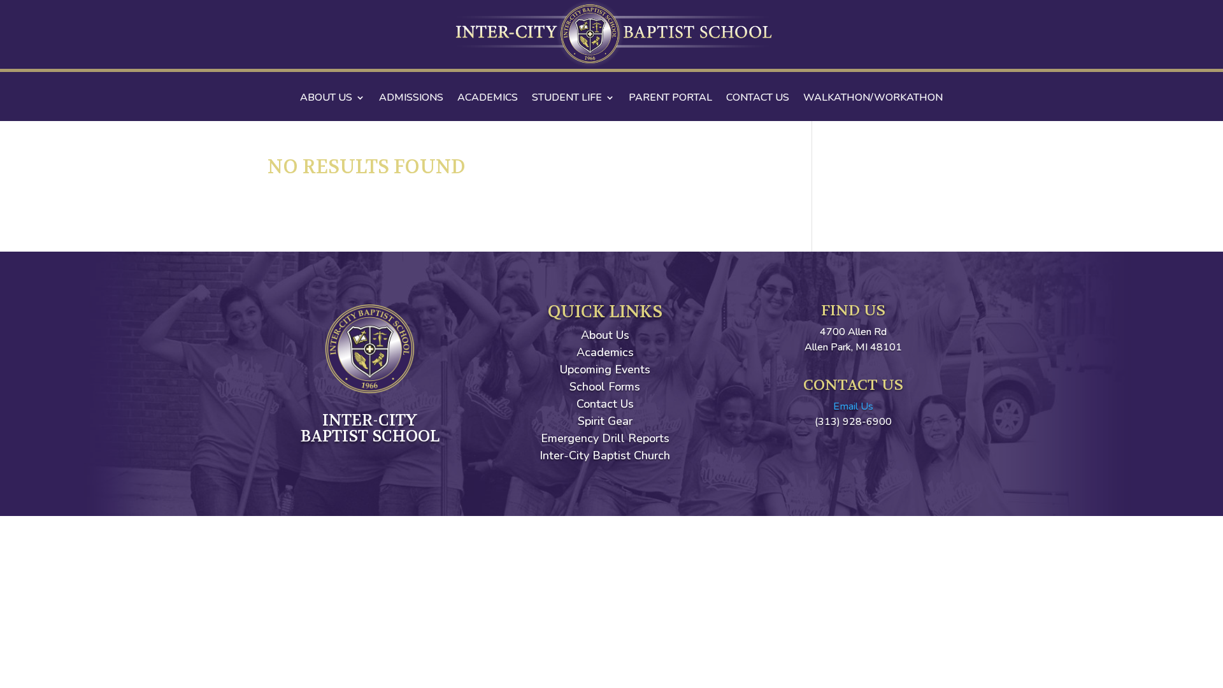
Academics (487, 98)
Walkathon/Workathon (873, 98)
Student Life (567, 98)
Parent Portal (670, 98)
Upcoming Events (605, 369)
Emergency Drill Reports (605, 438)
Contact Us (757, 98)
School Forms (604, 386)
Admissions (411, 98)
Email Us (853, 406)
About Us (326, 98)
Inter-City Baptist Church (605, 455)
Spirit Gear (605, 421)
